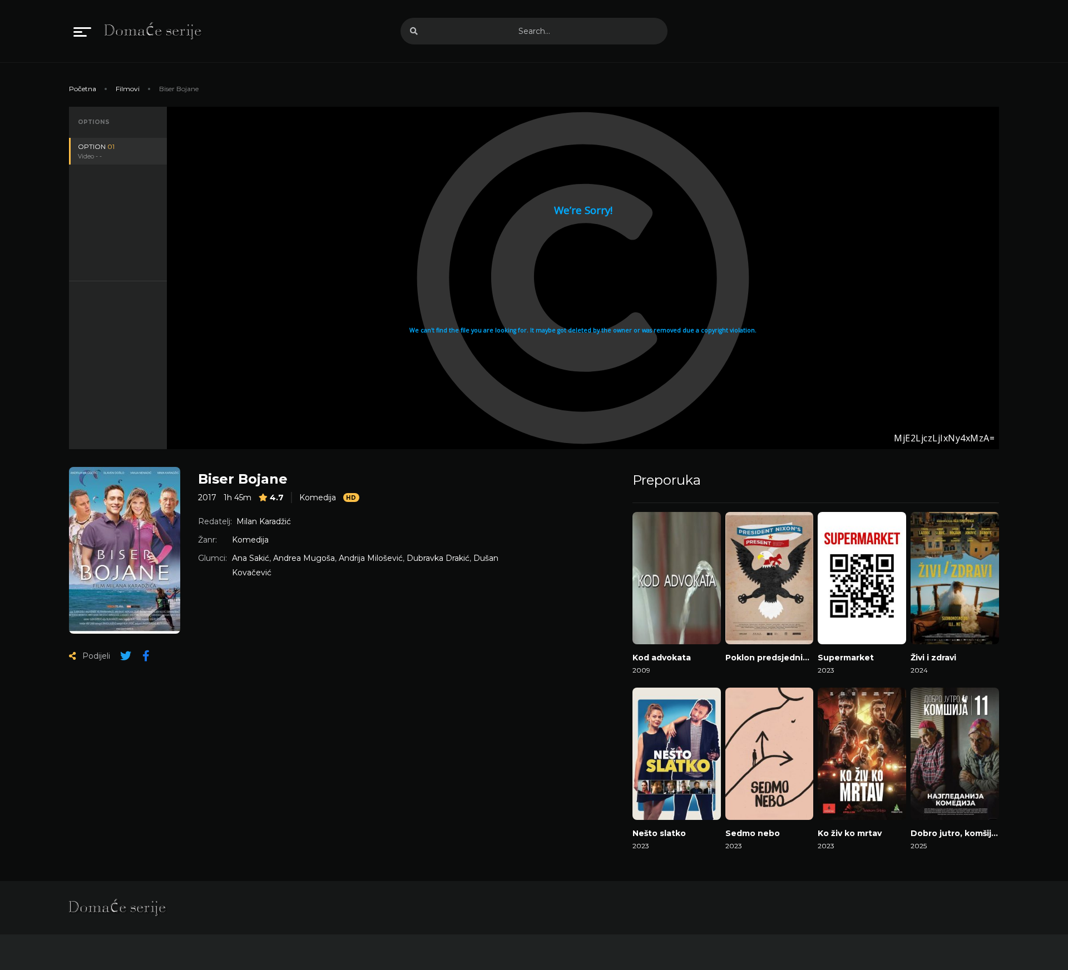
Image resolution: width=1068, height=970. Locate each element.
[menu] (82, 31)
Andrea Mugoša (304, 558)
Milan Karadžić (263, 521)
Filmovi (128, 88)
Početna (82, 88)
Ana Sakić (250, 558)
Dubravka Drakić (438, 558)
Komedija (317, 498)
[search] (413, 31)
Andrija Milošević (371, 558)
